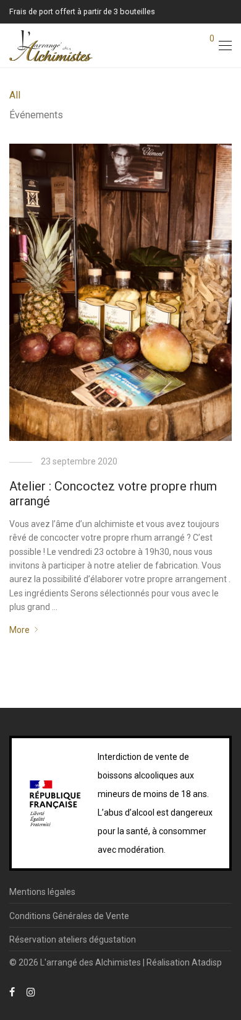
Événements (36, 115)
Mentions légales (42, 892)
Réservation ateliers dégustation (72, 939)
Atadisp (207, 962)
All (14, 95)
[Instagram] (31, 991)
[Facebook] (12, 991)
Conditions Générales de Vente (69, 916)
